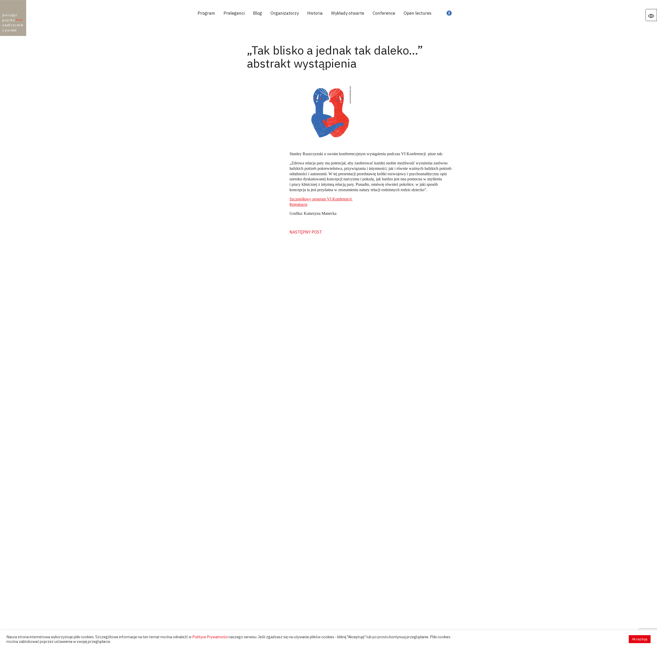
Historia (315, 13)
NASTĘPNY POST (305, 232)
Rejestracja (298, 204)
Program (206, 13)
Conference (384, 13)
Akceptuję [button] (640, 639)
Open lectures (417, 13)
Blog (257, 13)
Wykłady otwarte (347, 13)
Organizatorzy (284, 13)
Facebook (449, 13)
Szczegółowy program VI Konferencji (321, 199)
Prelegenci (234, 13)
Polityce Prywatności (210, 636)
